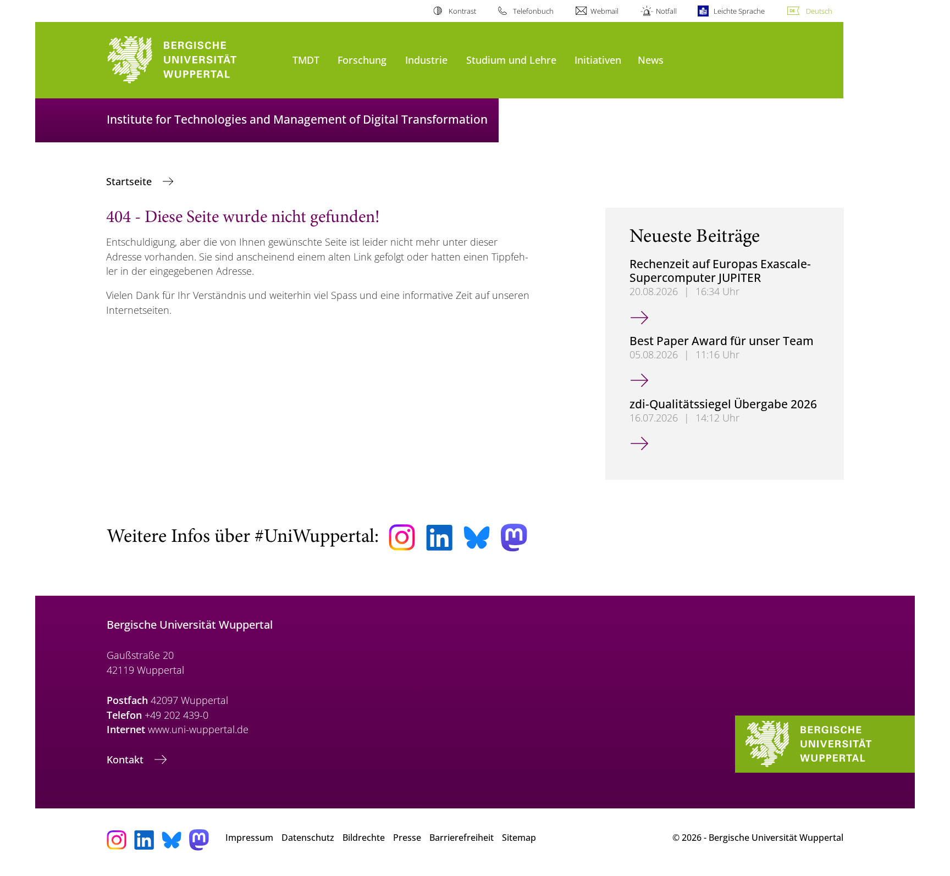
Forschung (362, 59)
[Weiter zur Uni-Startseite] (194, 60)
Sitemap (519, 837)
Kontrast (462, 11)
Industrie (426, 59)
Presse (407, 837)
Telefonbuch (533, 11)
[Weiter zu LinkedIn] (439, 538)
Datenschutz (307, 837)
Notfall (666, 11)
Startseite (130, 181)
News (651, 59)
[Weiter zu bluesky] (476, 537)
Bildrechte (364, 837)
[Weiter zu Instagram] (402, 537)
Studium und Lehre (511, 59)
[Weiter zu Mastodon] (514, 538)
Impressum (249, 837)
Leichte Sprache (739, 11)
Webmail (604, 11)
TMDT (305, 59)
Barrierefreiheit (461, 837)
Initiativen (598, 59)
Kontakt (126, 759)
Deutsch (819, 11)
